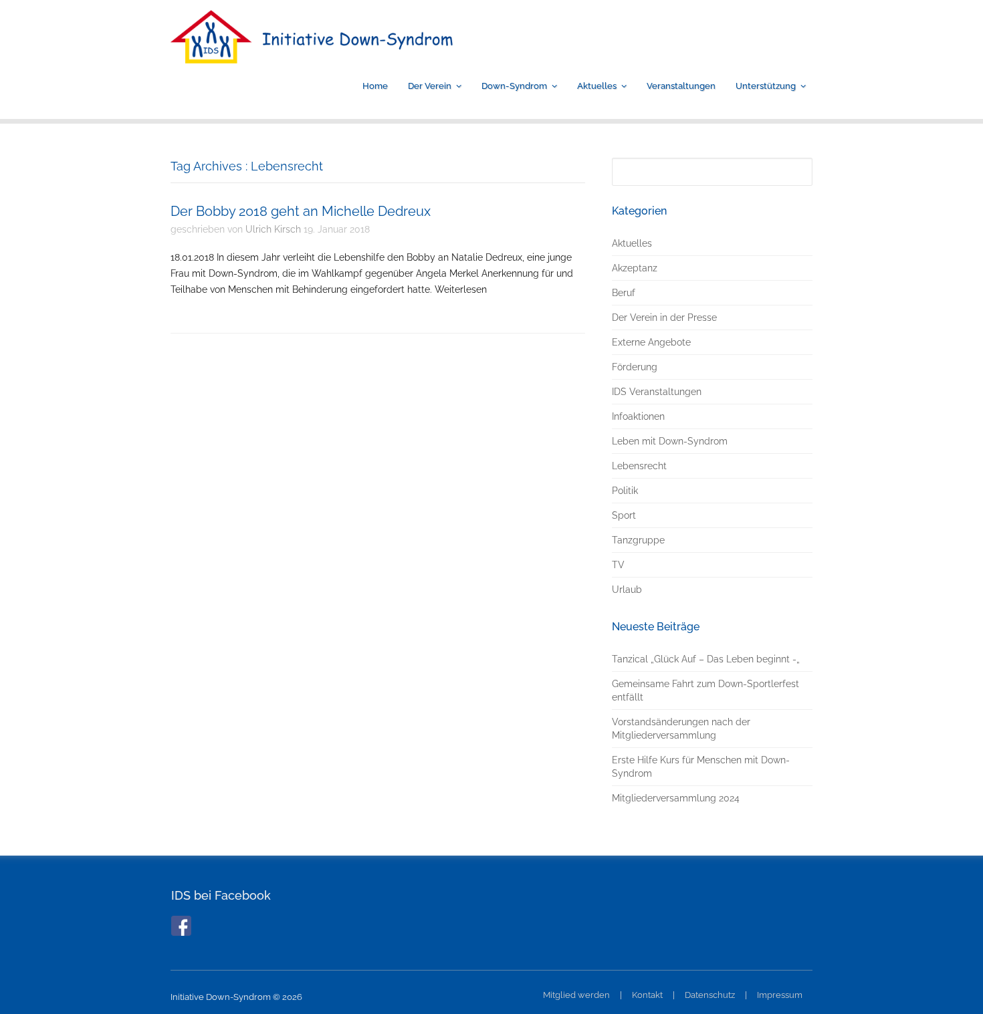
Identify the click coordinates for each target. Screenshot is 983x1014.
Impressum (779, 995)
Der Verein (429, 86)
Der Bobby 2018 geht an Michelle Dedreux (301, 211)
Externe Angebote (651, 342)
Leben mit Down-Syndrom (670, 441)
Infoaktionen (638, 416)
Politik (625, 490)
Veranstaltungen (681, 86)
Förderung (634, 367)
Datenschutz (710, 995)
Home (375, 86)
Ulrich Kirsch (273, 229)
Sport (624, 515)
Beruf (623, 292)
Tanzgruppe (638, 540)
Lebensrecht (639, 466)
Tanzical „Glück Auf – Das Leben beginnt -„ (706, 659)
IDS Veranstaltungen (656, 391)
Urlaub (627, 589)
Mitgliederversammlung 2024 (676, 798)
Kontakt (647, 995)
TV (618, 564)
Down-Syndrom (514, 86)
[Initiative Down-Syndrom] (312, 54)
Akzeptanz (634, 268)
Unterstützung (766, 86)
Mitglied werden (576, 995)
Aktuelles (597, 86)
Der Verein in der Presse (664, 317)
